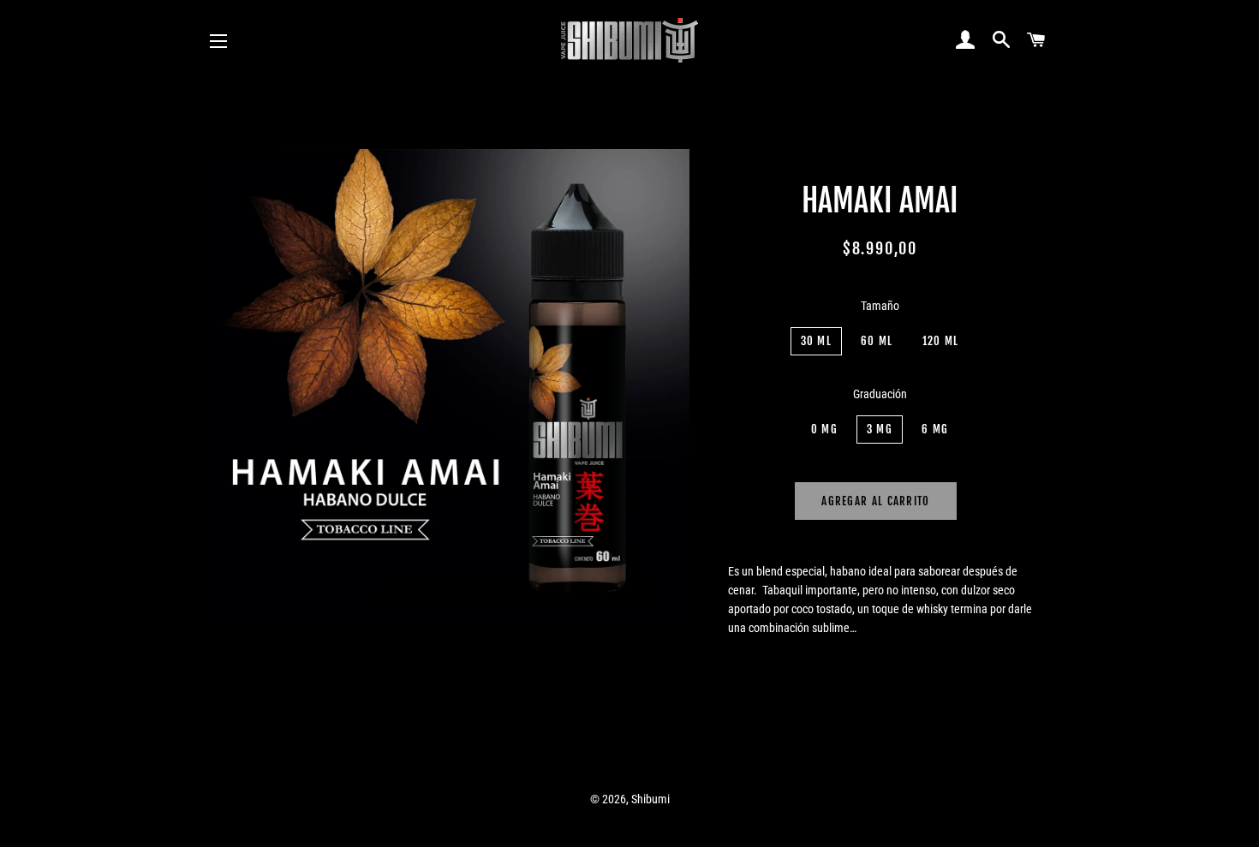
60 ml (877, 341)
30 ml (816, 341)
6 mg (935, 429)
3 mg (879, 429)
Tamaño (880, 306)
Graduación (880, 394)
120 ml (940, 341)
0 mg (824, 429)
